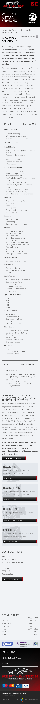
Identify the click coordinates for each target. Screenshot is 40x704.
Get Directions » (10, 579)
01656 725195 (29, 448)
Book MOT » (9, 478)
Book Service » (10, 499)
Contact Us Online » (12, 458)
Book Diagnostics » (13, 520)
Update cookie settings (9, 696)
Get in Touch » (10, 541)
